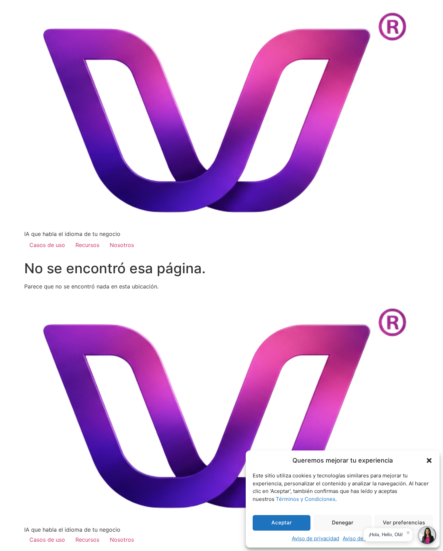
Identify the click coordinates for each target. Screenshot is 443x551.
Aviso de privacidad (315, 538)
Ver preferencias (404, 522)
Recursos (87, 244)
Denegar (342, 522)
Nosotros (122, 244)
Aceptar (281, 522)
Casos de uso (47, 244)
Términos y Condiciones (305, 499)
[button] (429, 460)
